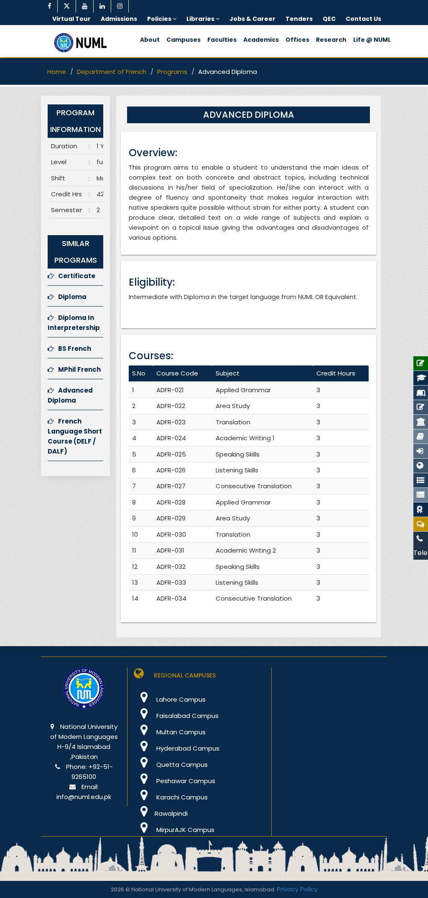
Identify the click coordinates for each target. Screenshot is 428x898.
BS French (74, 348)
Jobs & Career (252, 19)
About (150, 40)
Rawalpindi (171, 813)
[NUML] (83, 42)
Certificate (76, 275)
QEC (329, 19)
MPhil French (79, 369)
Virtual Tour (71, 19)
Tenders (299, 19)
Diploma (72, 296)
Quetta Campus (181, 764)
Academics (261, 40)
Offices (297, 40)
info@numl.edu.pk (83, 796)
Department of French (111, 71)
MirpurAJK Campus (184, 829)
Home (56, 71)
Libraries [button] (201, 19)
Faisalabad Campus (187, 715)
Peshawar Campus (185, 780)
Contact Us (363, 19)
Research (331, 40)
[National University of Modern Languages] (84, 694)
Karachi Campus (181, 797)
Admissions (119, 19)
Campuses (183, 40)
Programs (172, 71)
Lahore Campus (180, 699)
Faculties (222, 40)
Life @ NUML (372, 40)
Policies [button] (160, 19)
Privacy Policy (297, 889)
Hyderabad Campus (187, 748)
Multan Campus (180, 732)
